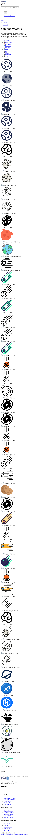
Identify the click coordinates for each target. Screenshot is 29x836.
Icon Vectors (8, 804)
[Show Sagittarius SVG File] (7, 694)
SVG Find (6, 830)
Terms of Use (5, 834)
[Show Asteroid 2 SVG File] (7, 183)
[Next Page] (2, 774)
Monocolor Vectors (10, 798)
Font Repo (7, 828)
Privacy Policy (13, 834)
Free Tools (7, 824)
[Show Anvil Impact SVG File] (7, 722)
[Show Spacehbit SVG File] (7, 708)
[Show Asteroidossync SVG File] (7, 609)
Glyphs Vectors (8, 811)
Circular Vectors (9, 812)
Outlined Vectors (9, 803)
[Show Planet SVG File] (7, 679)
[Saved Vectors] (5, 10)
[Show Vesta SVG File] (7, 765)
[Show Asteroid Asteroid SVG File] (7, 240)
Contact (25, 834)
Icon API (6, 825)
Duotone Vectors (9, 814)
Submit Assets (8, 817)
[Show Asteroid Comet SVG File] (7, 268)
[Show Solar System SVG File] (7, 651)
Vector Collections (9, 16)
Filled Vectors (8, 801)
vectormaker (8, 827)
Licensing (20, 834)
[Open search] (5, 12)
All (6, 40)
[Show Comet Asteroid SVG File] (7, 750)
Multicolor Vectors (9, 799)
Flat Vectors (7, 816)
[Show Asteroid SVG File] (7, 70)
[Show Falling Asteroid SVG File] (7, 637)
